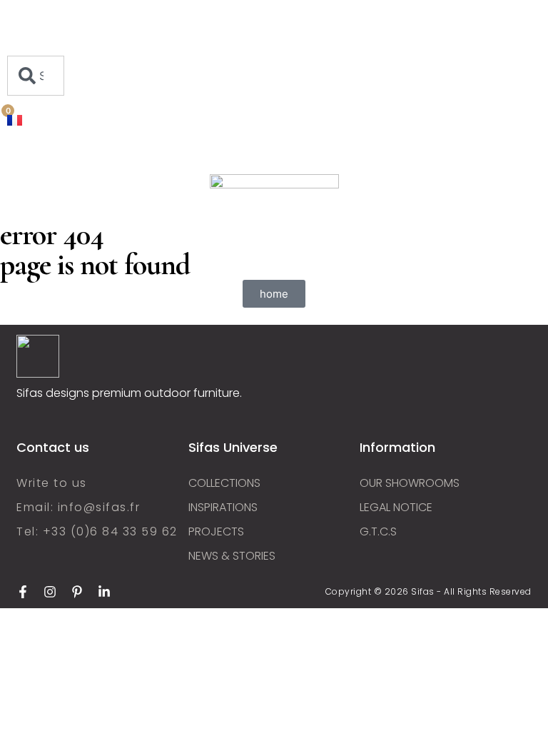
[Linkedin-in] (104, 591)
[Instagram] (50, 591)
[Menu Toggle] (36, 48)
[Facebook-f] (22, 591)
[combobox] (35, 76)
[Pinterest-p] (77, 591)
